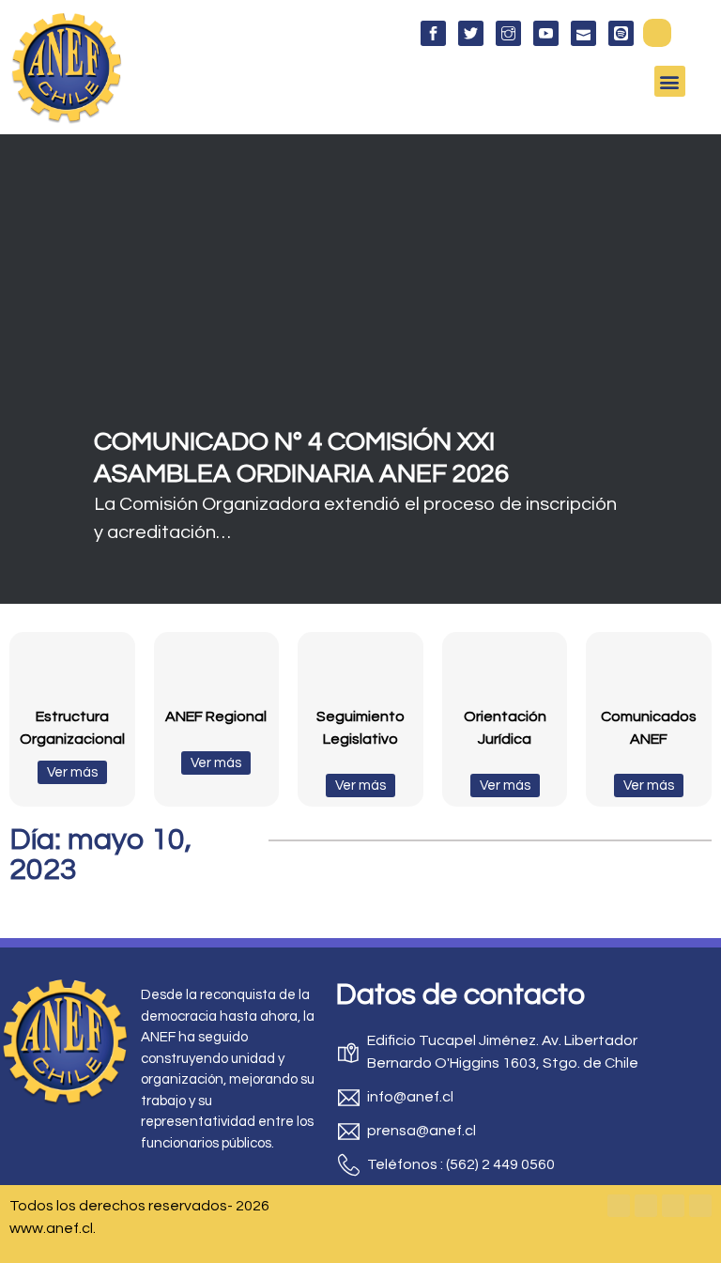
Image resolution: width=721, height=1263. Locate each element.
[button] (657, 33)
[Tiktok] (700, 1205)
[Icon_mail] (583, 33)
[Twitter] (646, 1205)
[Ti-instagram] (508, 33)
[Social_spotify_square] (621, 33)
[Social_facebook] (433, 33)
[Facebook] (618, 1205)
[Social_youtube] (546, 33)
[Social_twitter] (470, 33)
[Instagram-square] (673, 1205)
